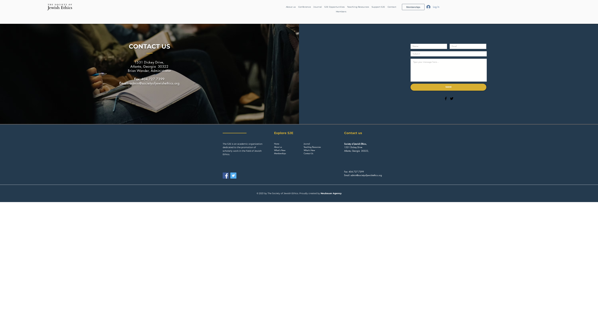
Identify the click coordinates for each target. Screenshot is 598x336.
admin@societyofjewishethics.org (155, 83)
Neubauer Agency (331, 193)
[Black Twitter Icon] (451, 98)
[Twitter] (233, 176)
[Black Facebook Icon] (446, 98)
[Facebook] (226, 176)
